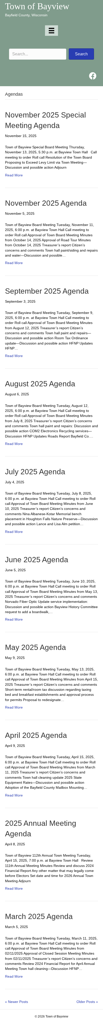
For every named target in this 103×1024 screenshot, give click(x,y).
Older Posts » (87, 1002)
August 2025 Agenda (40, 384)
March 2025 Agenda (39, 916)
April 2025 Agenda (36, 735)
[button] (81, 54)
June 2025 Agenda (36, 559)
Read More (14, 175)
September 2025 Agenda (47, 291)
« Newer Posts (16, 1002)
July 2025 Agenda (35, 472)
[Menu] (51, 30)
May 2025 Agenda (35, 647)
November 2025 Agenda (46, 203)
